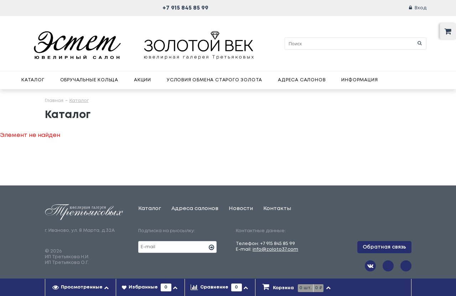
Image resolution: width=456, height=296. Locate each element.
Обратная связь (384, 247)
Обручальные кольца (89, 80)
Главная (54, 101)
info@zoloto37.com (275, 249)
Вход (420, 8)
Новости (241, 208)
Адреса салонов (302, 80)
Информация (359, 80)
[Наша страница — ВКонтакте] (370, 265)
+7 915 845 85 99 (185, 8)
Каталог (33, 80)
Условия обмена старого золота (214, 80)
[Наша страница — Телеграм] (388, 265)
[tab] (80, 287)
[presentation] (80, 287)
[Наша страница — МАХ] (405, 265)
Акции (142, 80)
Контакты (277, 208)
